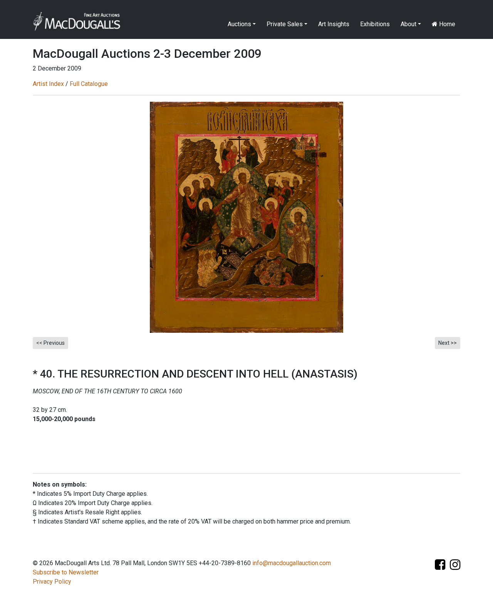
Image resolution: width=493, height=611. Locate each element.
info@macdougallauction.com (291, 563)
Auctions (239, 24)
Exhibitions (375, 24)
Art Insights (333, 24)
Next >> (447, 343)
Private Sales (285, 24)
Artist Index (48, 83)
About (408, 24)
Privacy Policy (52, 581)
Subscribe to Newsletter (66, 572)
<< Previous (50, 343)
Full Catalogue (89, 83)
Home (446, 24)
